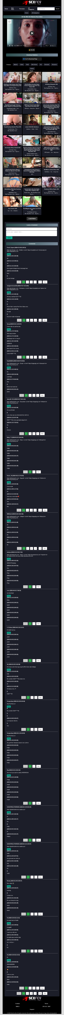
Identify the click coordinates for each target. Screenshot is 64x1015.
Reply (8, 254)
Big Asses (56, 152)
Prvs (18, 108)
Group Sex (32, 108)
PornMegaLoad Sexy (32, 212)
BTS (32, 174)
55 (40, 993)
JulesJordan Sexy (51, 111)
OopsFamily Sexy (13, 173)
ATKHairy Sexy (51, 86)
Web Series (34, 64)
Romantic (46, 64)
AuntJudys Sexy (12, 149)
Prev (19, 282)
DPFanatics (47, 152)
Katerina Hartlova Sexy (32, 153)
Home (6, 8)
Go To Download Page (30, 59)
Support (32, 1009)
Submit (9, 237)
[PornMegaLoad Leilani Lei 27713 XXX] (26, 212)
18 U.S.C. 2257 (46, 1006)
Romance (54, 64)
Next (45, 282)
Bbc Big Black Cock (10, 89)
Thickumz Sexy (51, 191)
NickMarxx (47, 171)
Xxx (52, 152)
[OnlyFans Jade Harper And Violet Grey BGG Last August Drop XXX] (8, 88)
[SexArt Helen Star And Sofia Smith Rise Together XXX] (23, 192)
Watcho (15, 64)
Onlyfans (16, 210)
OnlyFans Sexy (12, 87)
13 (40, 510)
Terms (46, 1003)
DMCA (17, 1006)
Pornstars (22, 8)
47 (40, 282)
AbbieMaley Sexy (13, 192)
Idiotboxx (28, 129)
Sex (9, 210)
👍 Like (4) (31, 49)
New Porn (12, 8)
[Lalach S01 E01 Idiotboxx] (25, 129)
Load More (32, 218)
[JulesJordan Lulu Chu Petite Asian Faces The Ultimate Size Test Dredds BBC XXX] (46, 131)
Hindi (27, 64)
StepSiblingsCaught (11, 108)
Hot (41, 64)
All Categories (31, 8)
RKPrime (27, 108)
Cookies (17, 1003)
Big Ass (17, 89)
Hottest (32, 68)
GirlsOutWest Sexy (32, 89)
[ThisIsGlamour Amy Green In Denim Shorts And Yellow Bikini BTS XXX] (30, 174)
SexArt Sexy (27, 192)
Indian (21, 64)
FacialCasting (11, 129)
